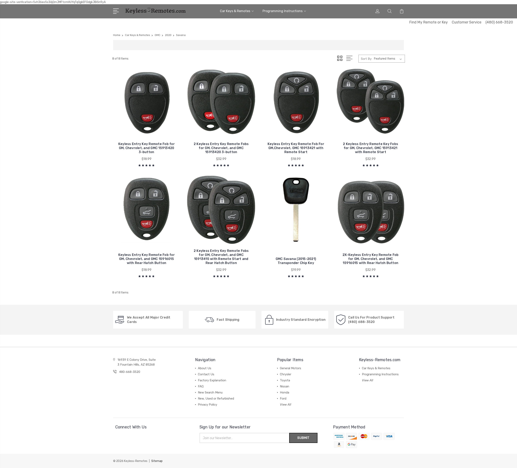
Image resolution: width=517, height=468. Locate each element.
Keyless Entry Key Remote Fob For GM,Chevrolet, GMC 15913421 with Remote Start (296, 148)
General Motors (290, 368)
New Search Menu (210, 392)
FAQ (201, 386)
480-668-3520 (129, 372)
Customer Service (466, 22)
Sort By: (366, 59)
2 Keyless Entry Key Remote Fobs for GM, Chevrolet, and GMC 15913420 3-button (221, 148)
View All (285, 404)
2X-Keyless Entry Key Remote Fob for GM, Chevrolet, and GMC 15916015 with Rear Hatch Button (371, 259)
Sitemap (157, 461)
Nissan (284, 386)
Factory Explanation (212, 380)
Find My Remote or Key (428, 22)
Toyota (285, 380)
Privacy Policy (207, 404)
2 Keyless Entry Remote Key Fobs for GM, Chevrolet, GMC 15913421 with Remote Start (370, 148)
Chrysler (285, 374)
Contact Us (206, 374)
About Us (204, 368)
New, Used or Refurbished (216, 398)
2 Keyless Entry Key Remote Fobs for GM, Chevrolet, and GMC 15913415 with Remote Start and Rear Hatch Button (221, 257)
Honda (284, 392)
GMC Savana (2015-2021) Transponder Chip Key (296, 261)
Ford (283, 398)
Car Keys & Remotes (235, 11)
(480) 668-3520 (499, 22)
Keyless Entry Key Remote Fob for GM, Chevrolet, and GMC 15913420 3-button (146, 148)
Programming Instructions (283, 11)
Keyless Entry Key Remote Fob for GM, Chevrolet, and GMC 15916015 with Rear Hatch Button (146, 259)
